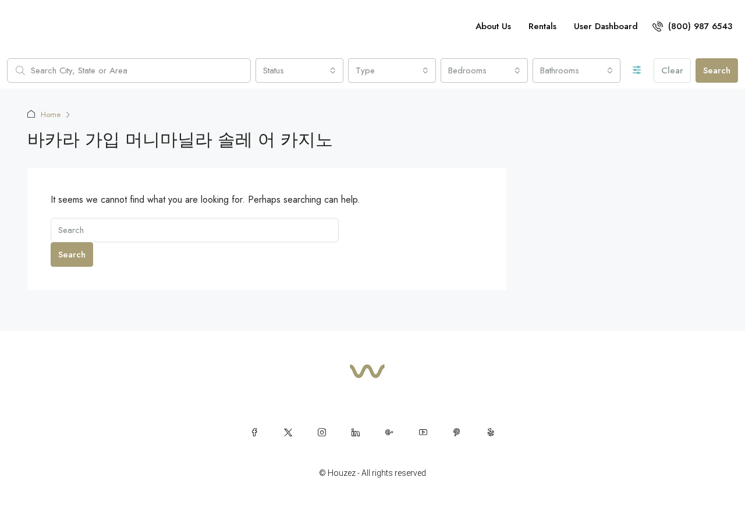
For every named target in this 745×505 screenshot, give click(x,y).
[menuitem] (692, 26)
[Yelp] (490, 432)
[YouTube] (423, 432)
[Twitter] (288, 432)
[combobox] (299, 70)
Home (51, 114)
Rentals (542, 26)
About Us (493, 26)
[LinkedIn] (355, 432)
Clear (672, 70)
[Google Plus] (389, 432)
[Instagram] (321, 432)
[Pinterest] (456, 432)
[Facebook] (254, 432)
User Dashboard (606, 26)
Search (716, 70)
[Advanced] (637, 70)
